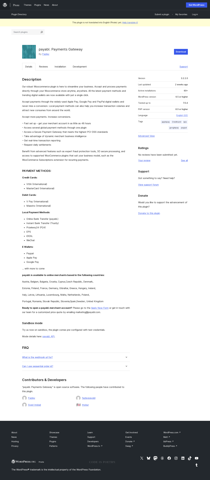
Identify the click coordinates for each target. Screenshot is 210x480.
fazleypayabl (88, 398)
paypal (184, 128)
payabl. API (49, 336)
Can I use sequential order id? (37, 366)
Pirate (41, 462)
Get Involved (131, 432)
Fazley (45, 54)
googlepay (174, 128)
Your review (144, 160)
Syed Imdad (34, 404)
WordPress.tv (95, 446)
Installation (60, 66)
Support (184, 66)
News (14, 437)
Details (28, 66)
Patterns (53, 446)
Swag (129, 446)
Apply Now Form (100, 307)
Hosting (15, 441)
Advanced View (146, 135)
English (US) (182, 115)
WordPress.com (172, 432)
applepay (166, 122)
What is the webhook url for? (37, 357)
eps (185, 122)
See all (184, 160)
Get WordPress (196, 5)
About (14, 432)
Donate (130, 441)
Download (181, 51)
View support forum (148, 184)
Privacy (14, 446)
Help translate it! (130, 22)
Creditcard (176, 122)
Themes (53, 437)
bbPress (168, 441)
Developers (93, 441)
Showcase (54, 432)
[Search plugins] (42, 32)
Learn (90, 432)
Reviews (43, 66)
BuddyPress (170, 446)
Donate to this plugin (149, 213)
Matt (166, 437)
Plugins (52, 441)
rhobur (85, 404)
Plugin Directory (19, 14)
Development (80, 66)
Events (128, 437)
